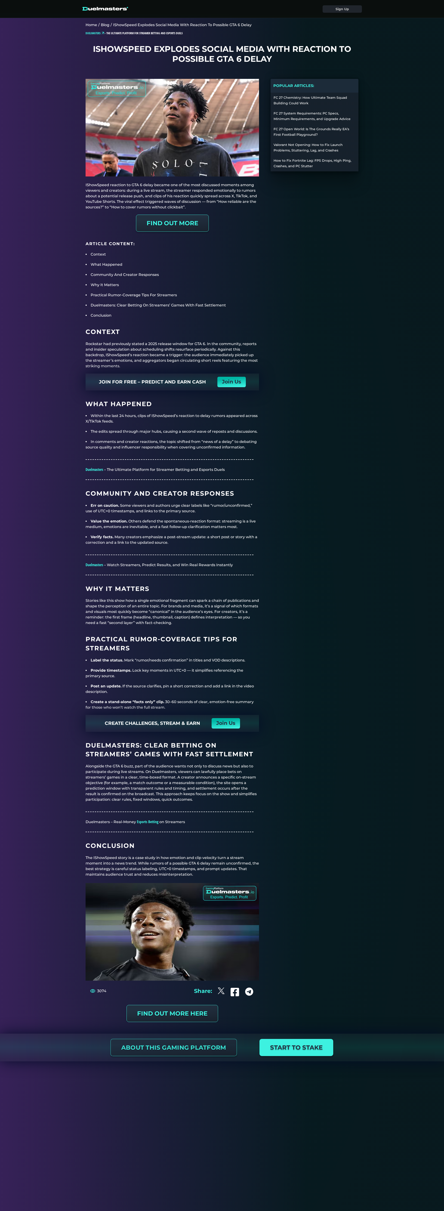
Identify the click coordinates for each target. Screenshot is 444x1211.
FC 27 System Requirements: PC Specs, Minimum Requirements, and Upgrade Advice (312, 116)
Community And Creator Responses (125, 274)
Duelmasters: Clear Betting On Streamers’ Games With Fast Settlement (158, 305)
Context (98, 254)
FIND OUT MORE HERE (172, 1013)
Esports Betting (147, 821)
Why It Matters (105, 285)
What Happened (106, 264)
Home (91, 25)
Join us (231, 382)
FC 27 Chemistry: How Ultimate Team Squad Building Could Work (310, 100)
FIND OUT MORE (172, 223)
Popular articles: (293, 85)
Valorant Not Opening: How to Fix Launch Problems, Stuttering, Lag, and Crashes (308, 147)
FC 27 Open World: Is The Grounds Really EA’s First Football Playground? (311, 132)
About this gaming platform (173, 1047)
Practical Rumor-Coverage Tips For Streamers (134, 295)
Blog (105, 25)
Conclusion (101, 315)
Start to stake (296, 1047)
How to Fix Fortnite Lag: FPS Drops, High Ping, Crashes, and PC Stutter (312, 163)
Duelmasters (94, 469)
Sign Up (342, 9)
